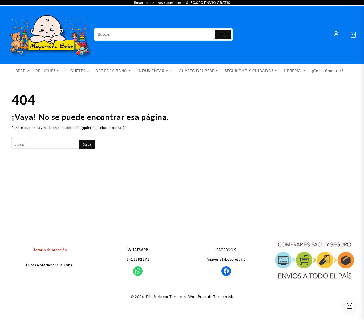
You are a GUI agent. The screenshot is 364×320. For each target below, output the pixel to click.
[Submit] (223, 34)
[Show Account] (336, 35)
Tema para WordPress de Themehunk (201, 296)
